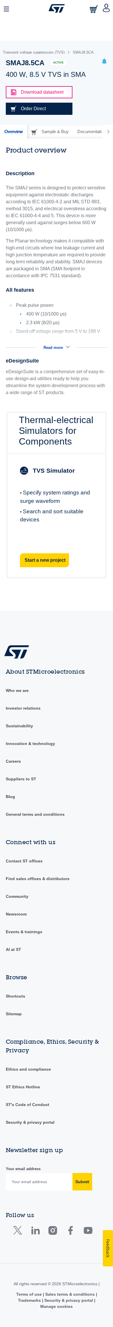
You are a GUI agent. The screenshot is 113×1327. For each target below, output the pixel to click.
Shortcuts (15, 996)
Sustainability (19, 726)
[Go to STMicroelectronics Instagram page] (53, 1231)
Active (58, 62)
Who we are (17, 690)
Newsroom (16, 914)
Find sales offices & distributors (38, 878)
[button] (6, 8)
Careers (13, 761)
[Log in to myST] (106, 8)
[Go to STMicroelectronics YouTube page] (88, 1231)
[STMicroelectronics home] (56, 8)
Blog (10, 796)
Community (17, 896)
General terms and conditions (35, 814)
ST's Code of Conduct (27, 1104)
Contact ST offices (24, 861)
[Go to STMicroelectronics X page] (18, 1231)
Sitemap (14, 1013)
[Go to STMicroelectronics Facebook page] (70, 1231)
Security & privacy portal (30, 1122)
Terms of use (29, 1294)
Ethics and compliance (28, 1069)
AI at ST (13, 949)
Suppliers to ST (21, 779)
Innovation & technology (30, 743)
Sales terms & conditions (70, 1294)
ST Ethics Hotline (23, 1087)
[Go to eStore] (94, 9)
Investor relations (23, 708)
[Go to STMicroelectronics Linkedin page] (35, 1231)
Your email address (23, 1169)
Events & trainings (24, 931)
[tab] (13, 131)
